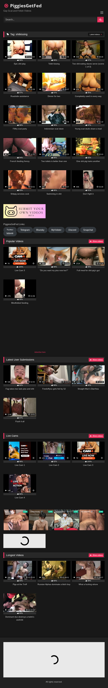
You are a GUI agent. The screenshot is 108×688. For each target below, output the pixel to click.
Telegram (25, 230)
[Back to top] (99, 679)
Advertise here (40, 352)
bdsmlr (10, 233)
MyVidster (56, 230)
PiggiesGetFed (25, 6)
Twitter (10, 230)
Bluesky (40, 230)
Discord (72, 230)
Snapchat (88, 230)
